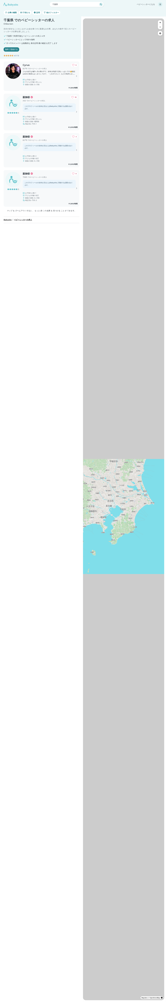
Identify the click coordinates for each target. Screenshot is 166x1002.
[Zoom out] (160, 27)
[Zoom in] (160, 22)
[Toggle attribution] (161, 997)
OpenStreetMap (155, 998)
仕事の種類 (12, 12)
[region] (123, 509)
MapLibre (144, 998)
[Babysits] (11, 4)
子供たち (26, 12)
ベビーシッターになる (146, 4)
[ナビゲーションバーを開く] (160, 4)
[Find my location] (160, 33)
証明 (38, 12)
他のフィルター (52, 12)
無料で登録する (11, 49)
